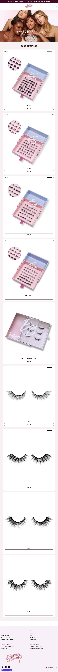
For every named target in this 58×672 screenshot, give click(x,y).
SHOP (2, 630)
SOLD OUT (29, 361)
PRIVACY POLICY (35, 644)
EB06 (29, 611)
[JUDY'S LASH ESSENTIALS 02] (29, 332)
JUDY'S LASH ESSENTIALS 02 (29, 358)
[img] (50, 51)
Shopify (54, 670)
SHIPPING (33, 637)
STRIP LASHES (5, 642)
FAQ (31, 635)
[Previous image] (6, 79)
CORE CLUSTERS (6, 637)
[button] (52, 6)
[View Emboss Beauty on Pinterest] (9, 667)
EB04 (29, 548)
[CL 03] (29, 79)
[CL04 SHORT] (29, 268)
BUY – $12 (29, 424)
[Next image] (52, 79)
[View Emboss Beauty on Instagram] (2, 667)
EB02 (28, 484)
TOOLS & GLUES (5, 644)
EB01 (29, 421)
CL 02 (29, 168)
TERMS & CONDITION (36, 646)
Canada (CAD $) (51, 667)
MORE (32, 630)
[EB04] (29, 521)
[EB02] (29, 458)
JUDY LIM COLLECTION (7, 646)
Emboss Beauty (45, 670)
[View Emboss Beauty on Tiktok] (6, 667)
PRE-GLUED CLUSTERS (7, 639)
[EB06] (29, 584)
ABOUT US (33, 633)
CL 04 (29, 232)
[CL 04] (29, 205)
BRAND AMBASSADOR (36, 648)
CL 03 (29, 105)
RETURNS (33, 639)
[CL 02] (29, 142)
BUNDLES (4, 648)
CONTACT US (34, 642)
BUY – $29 (29, 108)
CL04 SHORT (29, 295)
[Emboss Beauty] (29, 6)
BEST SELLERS (5, 635)
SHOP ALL (4, 633)
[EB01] (29, 395)
